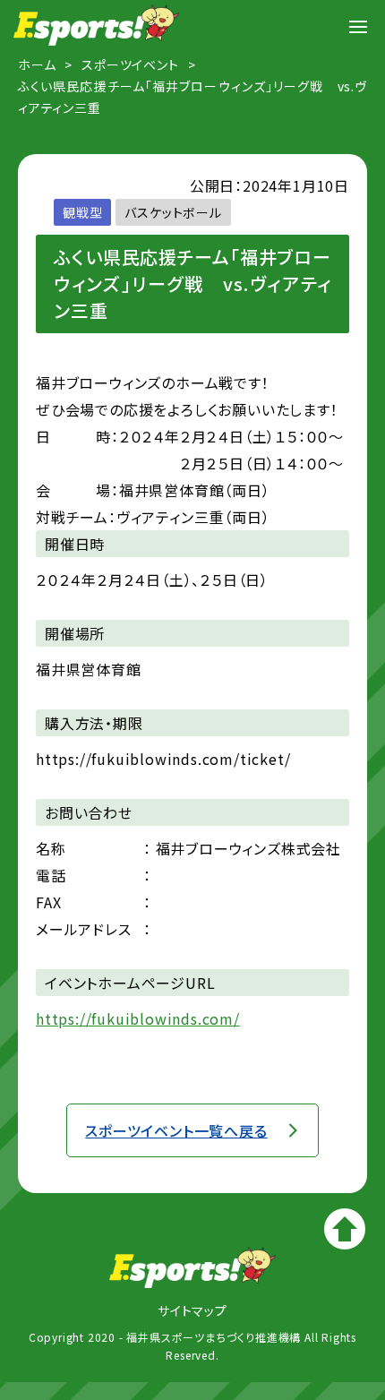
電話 (51, 875)
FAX (48, 902)
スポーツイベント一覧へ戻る (176, 1130)
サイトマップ (192, 1310)
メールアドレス (84, 929)
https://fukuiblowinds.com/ (138, 1018)
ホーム (37, 64)
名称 (51, 848)
